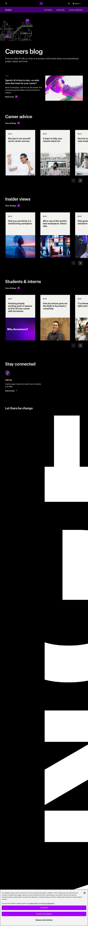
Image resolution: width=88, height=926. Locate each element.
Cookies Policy (33, 903)
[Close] (84, 893)
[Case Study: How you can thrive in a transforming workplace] (20, 235)
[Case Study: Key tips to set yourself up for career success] (20, 152)
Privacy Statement (48, 903)
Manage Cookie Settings (44, 920)
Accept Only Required (44, 914)
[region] (44, 907)
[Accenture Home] (41, 3)
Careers (8, 9)
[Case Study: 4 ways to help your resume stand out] (55, 152)
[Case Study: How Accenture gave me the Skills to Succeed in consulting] (55, 317)
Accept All (44, 907)
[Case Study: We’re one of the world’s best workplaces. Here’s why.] (55, 235)
